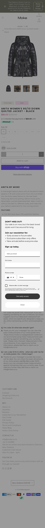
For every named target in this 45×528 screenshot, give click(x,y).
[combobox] (10, 277)
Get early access (22, 296)
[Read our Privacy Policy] (38, 289)
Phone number (9, 273)
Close (22, 305)
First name (8, 260)
